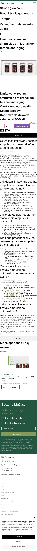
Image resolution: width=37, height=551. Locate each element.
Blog (2, 489)
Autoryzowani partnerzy (8, 492)
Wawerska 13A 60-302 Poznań (8, 469)
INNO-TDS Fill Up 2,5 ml (14, 290)
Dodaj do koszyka (22, 126)
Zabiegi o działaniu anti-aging (16, 26)
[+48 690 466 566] (2, 461)
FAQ (2, 508)
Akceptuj (18, 537)
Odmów (18, 541)
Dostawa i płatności (7, 502)
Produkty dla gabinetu (15, 13)
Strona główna (10, 8)
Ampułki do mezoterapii (7, 374)
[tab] (18, 135)
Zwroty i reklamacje (7, 505)
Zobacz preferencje (18, 546)
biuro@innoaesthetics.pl (10, 465)
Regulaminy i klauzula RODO (9, 511)
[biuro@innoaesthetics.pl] (2, 465)
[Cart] (28, 3)
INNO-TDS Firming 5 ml (14, 295)
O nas (3, 483)
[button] (34, 518)
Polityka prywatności (7, 514)
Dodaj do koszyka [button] (9, 387)
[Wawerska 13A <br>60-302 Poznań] (2, 469)
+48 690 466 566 (9, 461)
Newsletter (4, 495)
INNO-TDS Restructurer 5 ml (15, 298)
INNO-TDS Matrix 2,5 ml (14, 286)
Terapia (5, 19)
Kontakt (3, 486)
